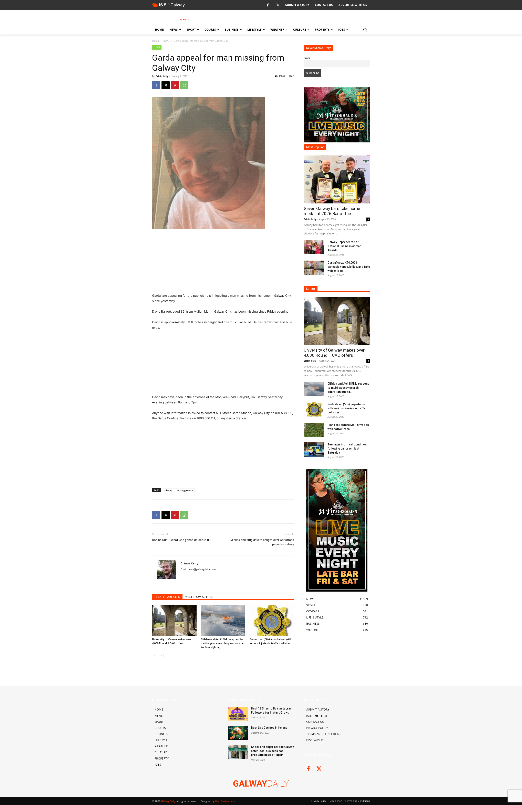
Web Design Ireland (226, 801)
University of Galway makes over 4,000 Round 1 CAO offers (334, 353)
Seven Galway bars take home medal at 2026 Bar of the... (332, 211)
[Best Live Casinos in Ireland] (238, 733)
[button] (365, 29)
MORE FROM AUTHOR (199, 596)
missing (168, 490)
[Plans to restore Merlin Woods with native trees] (314, 430)
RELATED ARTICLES (167, 596)
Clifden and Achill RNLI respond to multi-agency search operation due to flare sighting (222, 643)
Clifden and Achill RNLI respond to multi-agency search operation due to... (348, 387)
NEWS (166, 40)
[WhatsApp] (184, 85)
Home (155, 40)
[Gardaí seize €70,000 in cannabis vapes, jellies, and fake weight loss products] (314, 268)
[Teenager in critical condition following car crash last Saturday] (314, 449)
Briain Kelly (162, 76)
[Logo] (184, 19)
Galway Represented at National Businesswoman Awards (344, 246)
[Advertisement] (223, 262)
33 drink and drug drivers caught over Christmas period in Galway (262, 542)
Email (307, 58)
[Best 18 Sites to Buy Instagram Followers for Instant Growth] (238, 714)
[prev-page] (154, 655)
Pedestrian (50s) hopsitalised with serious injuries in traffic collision (347, 408)
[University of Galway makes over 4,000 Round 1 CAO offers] (174, 620)
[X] (277, 5)
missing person (185, 490)
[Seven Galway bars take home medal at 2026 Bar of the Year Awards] (337, 179)
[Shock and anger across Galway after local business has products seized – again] (238, 752)
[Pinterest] (175, 85)
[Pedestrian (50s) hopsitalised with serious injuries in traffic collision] (272, 620)
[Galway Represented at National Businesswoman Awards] (314, 247)
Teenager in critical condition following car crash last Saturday (347, 448)
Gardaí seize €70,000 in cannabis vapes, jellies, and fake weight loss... (348, 266)
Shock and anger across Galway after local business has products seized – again (272, 750)
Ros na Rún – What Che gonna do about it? (181, 540)
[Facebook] (267, 5)
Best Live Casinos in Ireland (269, 727)
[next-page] (161, 655)
